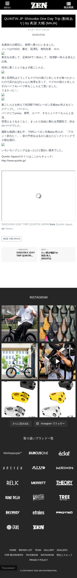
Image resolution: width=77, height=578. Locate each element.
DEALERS (62, 550)
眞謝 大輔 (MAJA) (11, 239)
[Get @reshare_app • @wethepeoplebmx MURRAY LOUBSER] (19, 323)
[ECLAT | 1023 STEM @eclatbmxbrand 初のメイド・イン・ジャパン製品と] (19, 399)
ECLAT (46, 30)
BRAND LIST (25, 550)
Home (13, 550)
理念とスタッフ (64, 555)
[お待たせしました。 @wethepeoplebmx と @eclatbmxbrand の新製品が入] (57, 361)
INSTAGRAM (47, 555)
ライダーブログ (34, 30)
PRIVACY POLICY (38, 560)
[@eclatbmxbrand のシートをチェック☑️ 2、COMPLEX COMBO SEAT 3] (57, 323)
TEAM (38, 550)
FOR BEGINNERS (14, 555)
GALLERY (49, 550)
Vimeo (9, 228)
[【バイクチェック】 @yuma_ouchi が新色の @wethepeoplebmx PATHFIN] (19, 361)
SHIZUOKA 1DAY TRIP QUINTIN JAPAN (25, 224)
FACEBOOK (32, 555)
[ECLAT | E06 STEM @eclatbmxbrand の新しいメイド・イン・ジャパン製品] (57, 399)
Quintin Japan (64, 224)
